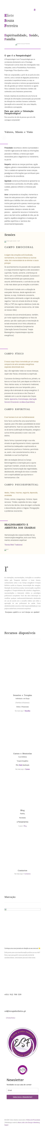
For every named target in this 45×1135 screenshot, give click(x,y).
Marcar (9, 964)
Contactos (22, 870)
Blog (22, 810)
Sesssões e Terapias (22, 695)
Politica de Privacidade (33, 1120)
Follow (13, 1018)
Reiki (20, 765)
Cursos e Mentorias (22, 753)
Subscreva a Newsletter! (22, 1097)
